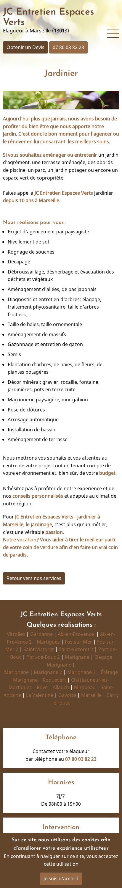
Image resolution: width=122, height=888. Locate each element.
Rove (42, 687)
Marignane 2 (48, 672)
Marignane (77, 657)
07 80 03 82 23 (68, 47)
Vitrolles (16, 634)
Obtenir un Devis (25, 47)
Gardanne (41, 634)
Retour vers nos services (34, 578)
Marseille (91, 695)
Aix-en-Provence (76, 634)
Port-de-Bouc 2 (43, 657)
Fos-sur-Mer (78, 642)
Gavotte (67, 695)
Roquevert (54, 680)
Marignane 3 (81, 672)
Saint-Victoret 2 (76, 649)
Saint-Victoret (38, 649)
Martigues (48, 642)
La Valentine (39, 695)
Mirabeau (85, 687)
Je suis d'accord (61, 878)
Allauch (61, 687)
